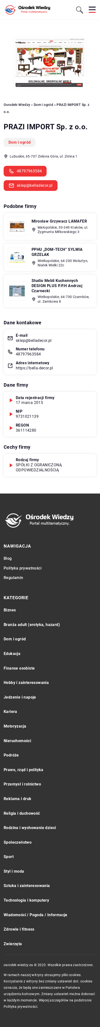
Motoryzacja (15, 726)
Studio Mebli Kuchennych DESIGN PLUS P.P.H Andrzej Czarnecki (57, 285)
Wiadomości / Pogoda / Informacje (35, 915)
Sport (9, 856)
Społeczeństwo (18, 842)
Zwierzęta (13, 944)
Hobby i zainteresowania (26, 682)
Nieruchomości (17, 740)
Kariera (10, 711)
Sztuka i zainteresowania (27, 885)
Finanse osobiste (19, 668)
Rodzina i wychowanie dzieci (30, 827)
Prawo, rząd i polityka (23, 769)
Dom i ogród (19, 142)
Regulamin (13, 577)
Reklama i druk (18, 798)
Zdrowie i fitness (19, 929)
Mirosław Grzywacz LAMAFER (59, 221)
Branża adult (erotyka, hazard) (32, 624)
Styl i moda (14, 871)
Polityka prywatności (23, 568)
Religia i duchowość (22, 813)
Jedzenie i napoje (20, 697)
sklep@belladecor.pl (35, 185)
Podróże (11, 755)
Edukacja (12, 653)
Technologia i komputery (26, 900)
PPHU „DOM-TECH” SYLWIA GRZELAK (57, 252)
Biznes (10, 610)
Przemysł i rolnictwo (22, 784)
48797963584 (29, 171)
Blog (8, 558)
